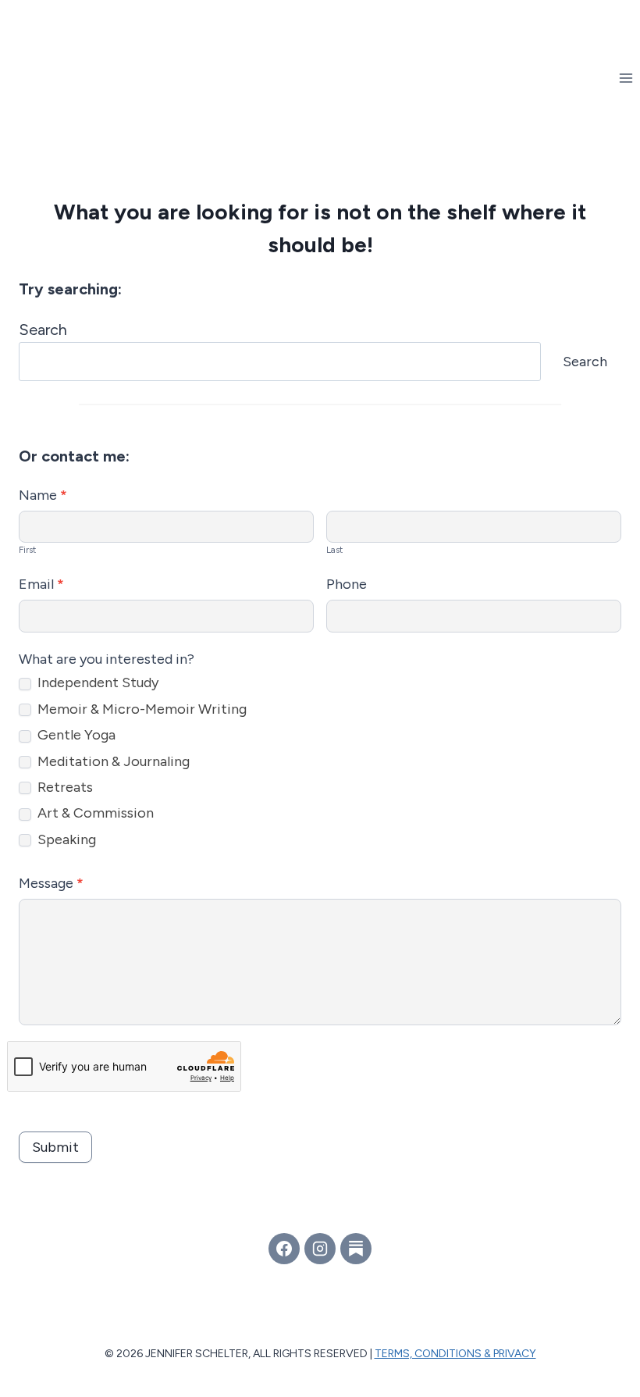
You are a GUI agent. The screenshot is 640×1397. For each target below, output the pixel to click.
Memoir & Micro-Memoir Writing (140, 709)
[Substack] (356, 1248)
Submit (55, 1147)
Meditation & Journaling (112, 761)
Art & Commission (94, 812)
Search (43, 329)
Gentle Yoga (75, 734)
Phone (346, 584)
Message (51, 883)
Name (43, 495)
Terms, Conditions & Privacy (455, 1353)
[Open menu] (625, 78)
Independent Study (96, 682)
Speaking (65, 839)
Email (41, 584)
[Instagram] (320, 1248)
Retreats (63, 787)
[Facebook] (284, 1248)
